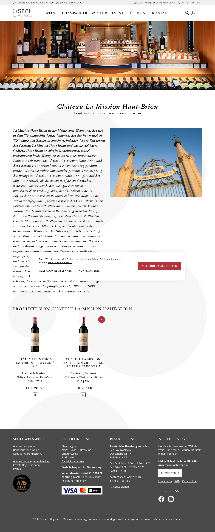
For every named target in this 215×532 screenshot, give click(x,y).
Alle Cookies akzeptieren (159, 265)
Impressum (165, 481)
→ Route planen (119, 486)
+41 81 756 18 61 (121, 480)
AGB (177, 481)
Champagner (69, 446)
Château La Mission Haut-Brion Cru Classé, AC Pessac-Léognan (83, 363)
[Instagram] (171, 500)
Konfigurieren (89, 270)
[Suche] (187, 13)
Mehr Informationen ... (60, 262)
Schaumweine (70, 453)
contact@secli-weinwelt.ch (125, 477)
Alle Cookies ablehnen (55, 270)
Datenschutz (189, 481)
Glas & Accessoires (73, 461)
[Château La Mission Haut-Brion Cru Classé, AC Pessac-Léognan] (83, 334)
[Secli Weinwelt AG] (23, 13)
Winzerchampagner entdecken (31, 461)
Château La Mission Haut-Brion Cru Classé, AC (34, 363)
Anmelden (168, 473)
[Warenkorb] (200, 13)
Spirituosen (68, 457)
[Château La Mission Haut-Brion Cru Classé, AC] (35, 334)
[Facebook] (161, 500)
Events (17, 469)
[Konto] (193, 13)
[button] (51, 13)
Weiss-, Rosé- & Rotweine (76, 450)
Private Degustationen (26, 465)
